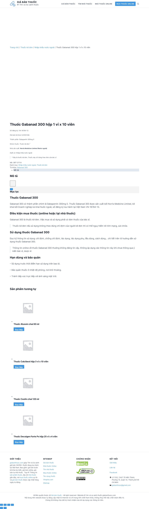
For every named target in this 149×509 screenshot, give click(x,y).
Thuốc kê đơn (26, 47)
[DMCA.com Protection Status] (82, 465)
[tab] (76, 170)
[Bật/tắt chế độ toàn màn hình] (8, 505)
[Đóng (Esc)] (1, 505)
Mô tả (16, 170)
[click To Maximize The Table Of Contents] (13, 183)
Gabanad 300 (22, 167)
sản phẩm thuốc (16, 475)
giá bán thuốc (17, 480)
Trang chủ (14, 47)
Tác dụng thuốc (49, 476)
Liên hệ (112, 468)
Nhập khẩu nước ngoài (44, 47)
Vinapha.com (48, 480)
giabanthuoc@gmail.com (121, 485)
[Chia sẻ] (5, 505)
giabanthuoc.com (16, 463)
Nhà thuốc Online (103, 4)
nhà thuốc (32, 475)
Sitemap (46, 483)
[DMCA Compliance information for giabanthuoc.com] (85, 473)
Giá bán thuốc (27, 2)
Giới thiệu (113, 463)
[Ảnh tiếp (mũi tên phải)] (5, 508)
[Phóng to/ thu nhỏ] (12, 505)
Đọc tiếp (19, 329)
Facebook (113, 472)
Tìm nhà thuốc (85, 4)
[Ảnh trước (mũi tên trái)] (1, 508)
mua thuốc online (26, 477)
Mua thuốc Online (125, 4)
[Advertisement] (74, 24)
